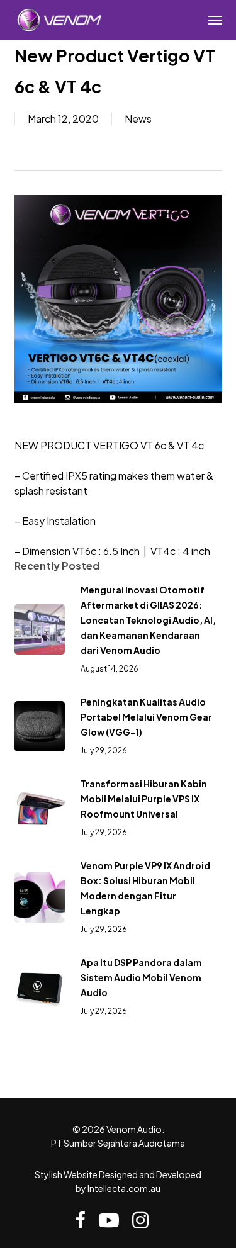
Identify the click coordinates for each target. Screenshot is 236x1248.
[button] (215, 20)
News (138, 118)
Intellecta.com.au (123, 1188)
